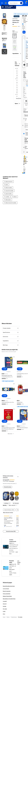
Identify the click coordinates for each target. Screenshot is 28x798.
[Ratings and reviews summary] (18, 476)
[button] (16, 64)
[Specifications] (18, 332)
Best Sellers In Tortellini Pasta (9, 598)
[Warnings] (18, 345)
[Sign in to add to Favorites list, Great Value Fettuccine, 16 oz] (14, 384)
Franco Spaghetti (6, 593)
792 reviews (11, 481)
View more (10, 433)
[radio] (14, 35)
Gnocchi (4, 603)
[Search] (21, 3)
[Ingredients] (20, 53)
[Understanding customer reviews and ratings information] (16, 483)
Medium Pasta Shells (7, 596)
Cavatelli (5, 601)
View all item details (20, 98)
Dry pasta (5, 608)
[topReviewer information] (11, 526)
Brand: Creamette (6, 591)
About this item (7, 323)
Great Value (14, 18)
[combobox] (15, 3)
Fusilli (4, 611)
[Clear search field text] (19, 3)
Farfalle (4, 606)
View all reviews (7, 487)
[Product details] (18, 328)
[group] (18, 26)
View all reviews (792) (11, 531)
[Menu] (2, 3)
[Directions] (18, 336)
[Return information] (23, 29)
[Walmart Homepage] (6, 3)
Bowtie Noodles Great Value (9, 586)
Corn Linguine (6, 588)
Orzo (4, 613)
